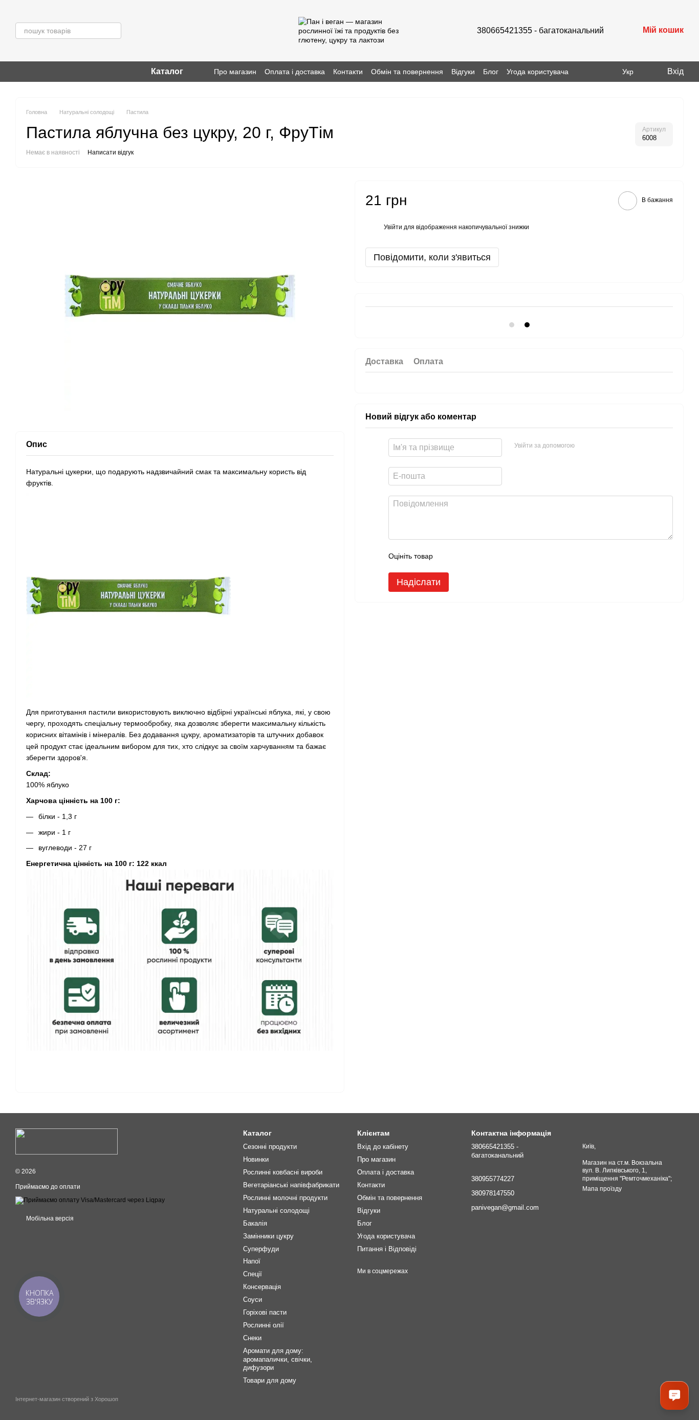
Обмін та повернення (407, 72)
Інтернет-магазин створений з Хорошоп (66, 1399)
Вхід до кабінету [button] (382, 1146)
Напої (251, 1261)
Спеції (252, 1274)
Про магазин (235, 72)
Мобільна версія (49, 1218)
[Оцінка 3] (482, 556)
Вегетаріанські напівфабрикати (291, 1185)
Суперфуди (261, 1249)
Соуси (252, 1299)
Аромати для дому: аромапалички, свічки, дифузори (277, 1359)
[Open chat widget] (674, 1395)
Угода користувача (538, 72)
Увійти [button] (393, 227)
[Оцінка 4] (499, 556)
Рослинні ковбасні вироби (282, 1172)
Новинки (256, 1159)
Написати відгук (111, 152)
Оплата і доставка (295, 72)
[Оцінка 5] (515, 556)
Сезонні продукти (270, 1146)
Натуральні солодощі (276, 1210)
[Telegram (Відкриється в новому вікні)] (44, 72)
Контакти (348, 72)
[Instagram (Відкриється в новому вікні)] (19, 72)
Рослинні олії (263, 1325)
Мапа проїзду (602, 1188)
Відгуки (463, 72)
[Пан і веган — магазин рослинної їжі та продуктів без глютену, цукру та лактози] (66, 1141)
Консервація (262, 1287)
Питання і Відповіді (387, 1249)
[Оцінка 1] (450, 556)
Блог (490, 72)
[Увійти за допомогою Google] (602, 446)
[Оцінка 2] (466, 556)
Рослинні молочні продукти (285, 1198)
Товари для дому (269, 1380)
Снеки (252, 1338)
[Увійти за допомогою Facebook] (586, 446)
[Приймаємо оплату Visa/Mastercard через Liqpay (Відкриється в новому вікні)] (90, 1200)
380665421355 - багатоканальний (540, 30)
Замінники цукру (268, 1236)
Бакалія (255, 1223)
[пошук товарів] (113, 31)
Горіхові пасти (265, 1312)
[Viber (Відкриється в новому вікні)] (32, 72)
